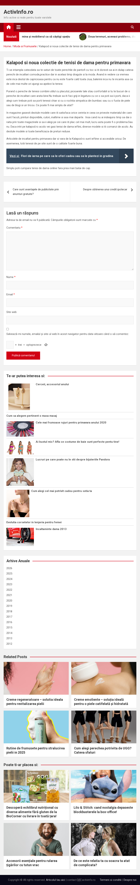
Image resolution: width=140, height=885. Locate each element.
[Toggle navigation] (18, 27)
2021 (9, 595)
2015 (9, 627)
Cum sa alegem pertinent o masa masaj (31, 415)
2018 (9, 611)
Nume (10, 277)
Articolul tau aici (55, 880)
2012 (9, 643)
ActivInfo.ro (18, 12)
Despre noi (130, 880)
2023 (9, 584)
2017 (9, 616)
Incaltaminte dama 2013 (51, 529)
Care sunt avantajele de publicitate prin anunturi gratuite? (36, 192)
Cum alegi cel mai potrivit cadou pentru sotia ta (61, 491)
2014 (9, 633)
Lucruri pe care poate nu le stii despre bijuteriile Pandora (73, 459)
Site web (11, 312)
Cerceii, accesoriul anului (52, 384)
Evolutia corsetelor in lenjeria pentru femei (34, 522)
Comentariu (14, 227)
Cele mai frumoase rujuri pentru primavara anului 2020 (71, 422)
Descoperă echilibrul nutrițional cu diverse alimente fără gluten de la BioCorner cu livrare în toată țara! (32, 812)
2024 (9, 579)
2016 (9, 622)
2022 (9, 589)
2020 (9, 600)
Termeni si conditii (110, 880)
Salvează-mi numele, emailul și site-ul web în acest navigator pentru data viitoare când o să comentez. (67, 334)
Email (10, 294)
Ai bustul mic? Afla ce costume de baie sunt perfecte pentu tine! (77, 441)
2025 (9, 573)
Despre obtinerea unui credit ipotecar (105, 189)
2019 (9, 606)
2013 (9, 638)
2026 (9, 568)
